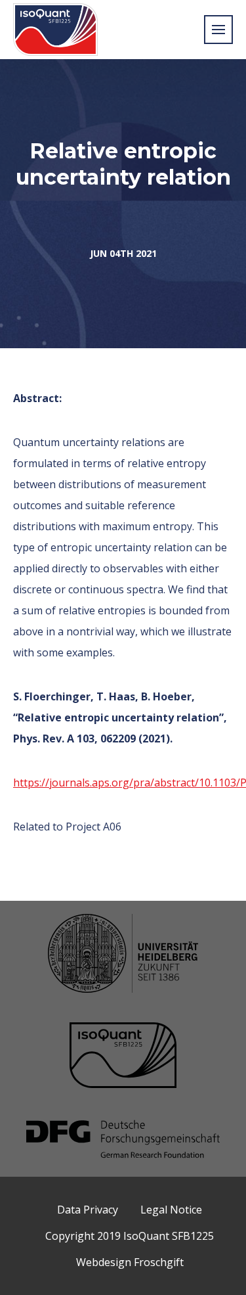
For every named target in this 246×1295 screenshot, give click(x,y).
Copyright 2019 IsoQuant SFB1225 (129, 1236)
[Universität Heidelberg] (123, 955)
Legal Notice (171, 1209)
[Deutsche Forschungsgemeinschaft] (123, 1140)
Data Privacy (87, 1209)
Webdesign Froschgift (130, 1262)
